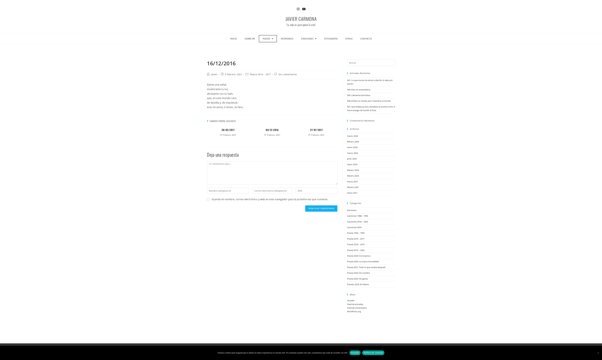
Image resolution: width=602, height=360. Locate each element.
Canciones (307, 38)
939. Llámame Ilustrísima (358, 95)
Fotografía (331, 38)
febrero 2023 (353, 175)
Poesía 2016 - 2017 (260, 74)
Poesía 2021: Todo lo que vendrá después (366, 267)
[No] (598, 352)
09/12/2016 (272, 130)
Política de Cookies (373, 352)
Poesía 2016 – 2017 (355, 238)
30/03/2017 (228, 130)
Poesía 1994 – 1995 (355, 233)
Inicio (233, 38)
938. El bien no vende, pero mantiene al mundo (369, 100)
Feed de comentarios (357, 307)
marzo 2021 (352, 181)
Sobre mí (250, 38)
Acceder (350, 300)
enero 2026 (352, 147)
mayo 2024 (352, 164)
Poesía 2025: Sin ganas (357, 278)
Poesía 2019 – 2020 (355, 250)
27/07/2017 (316, 130)
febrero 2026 (353, 141)
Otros (349, 38)
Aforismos (287, 38)
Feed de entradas (355, 304)
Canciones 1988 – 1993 (357, 215)
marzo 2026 (352, 136)
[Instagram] (298, 9)
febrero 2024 (353, 170)
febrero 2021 (353, 187)
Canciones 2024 (354, 227)
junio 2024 (352, 158)
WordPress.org (354, 311)
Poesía (266, 38)
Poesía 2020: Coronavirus (358, 255)
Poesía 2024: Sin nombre (358, 272)
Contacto (366, 38)
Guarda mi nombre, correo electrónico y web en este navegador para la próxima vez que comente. (270, 199)
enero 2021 (352, 192)
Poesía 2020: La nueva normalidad (363, 261)
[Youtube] (304, 9)
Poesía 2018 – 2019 (355, 244)
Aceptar (355, 352)
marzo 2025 (352, 153)
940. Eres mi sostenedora (358, 89)
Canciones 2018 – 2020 (357, 221)
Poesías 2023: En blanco (358, 284)
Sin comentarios (288, 74)
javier (214, 74)
